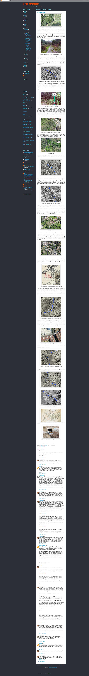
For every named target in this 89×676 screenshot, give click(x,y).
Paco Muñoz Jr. (26, 73)
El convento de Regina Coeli (28, 153)
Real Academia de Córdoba (27, 144)
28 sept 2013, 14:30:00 (42, 633)
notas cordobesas (31, 4)
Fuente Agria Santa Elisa (27, 100)
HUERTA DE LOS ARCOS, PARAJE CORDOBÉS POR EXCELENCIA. (28, 49)
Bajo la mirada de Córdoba (28, 152)
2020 (25, 19)
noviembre (26, 30)
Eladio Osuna (41, 475)
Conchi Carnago (26, 159)
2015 (25, 25)
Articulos (24, 94)
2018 (25, 21)
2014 (25, 27)
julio (26, 53)
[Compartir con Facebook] (54, 445)
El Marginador (26, 173)
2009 (25, 66)
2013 (25, 28)
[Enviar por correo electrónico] (51, 445)
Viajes (24, 114)
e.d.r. (25, 162)
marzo (26, 58)
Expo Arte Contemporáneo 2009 (28, 97)
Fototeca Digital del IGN (26, 131)
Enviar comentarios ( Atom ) (53, 667)
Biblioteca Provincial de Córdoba (28, 127)
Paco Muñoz (41, 491)
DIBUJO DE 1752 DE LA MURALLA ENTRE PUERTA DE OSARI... (28, 40)
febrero (26, 59)
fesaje (40, 466)
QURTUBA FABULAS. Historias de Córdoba (27, 186)
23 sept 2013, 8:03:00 (42, 473)
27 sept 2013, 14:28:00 (42, 543)
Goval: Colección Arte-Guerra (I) (28, 156)
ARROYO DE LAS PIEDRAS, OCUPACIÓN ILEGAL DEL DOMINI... (27, 45)
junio (26, 54)
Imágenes (24, 103)
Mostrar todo (32, 190)
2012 (25, 62)
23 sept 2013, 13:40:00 (42, 489)
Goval (24, 102)
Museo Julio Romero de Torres (27, 137)
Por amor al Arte (27, 184)
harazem (40, 635)
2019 (25, 20)
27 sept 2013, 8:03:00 (42, 526)
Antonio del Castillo (26, 93)
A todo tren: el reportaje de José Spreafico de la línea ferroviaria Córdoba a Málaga (28, 175)
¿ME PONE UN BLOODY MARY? (29, 166)
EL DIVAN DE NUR (27, 169)
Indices (24, 105)
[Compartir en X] (53, 445)
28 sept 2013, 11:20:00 (42, 622)
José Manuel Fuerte (42, 545)
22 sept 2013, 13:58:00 (42, 464)
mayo (26, 55)
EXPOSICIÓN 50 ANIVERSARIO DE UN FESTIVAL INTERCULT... (28, 35)
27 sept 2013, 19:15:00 (42, 573)
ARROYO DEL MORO (28, 38)
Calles (24, 96)
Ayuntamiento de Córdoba (27, 124)
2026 (25, 11)
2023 (25, 15)
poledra (40, 643)
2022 (25, 16)
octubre (26, 32)
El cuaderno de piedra (27, 165)
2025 (25, 12)
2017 (25, 23)
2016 (25, 24)
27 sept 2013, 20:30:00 (42, 584)
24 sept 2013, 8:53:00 (42, 498)
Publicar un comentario (41, 661)
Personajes (25, 111)
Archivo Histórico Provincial (27, 121)
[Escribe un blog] (52, 445)
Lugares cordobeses (42, 446)
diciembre (26, 29)
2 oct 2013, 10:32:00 (42, 647)
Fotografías (25, 99)
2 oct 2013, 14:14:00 (42, 653)
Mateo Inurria (25, 108)
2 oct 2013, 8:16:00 (42, 641)
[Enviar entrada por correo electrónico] (49, 445)
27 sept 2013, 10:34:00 (42, 534)
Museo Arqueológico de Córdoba (28, 134)
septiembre (27, 33)
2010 (25, 65)
